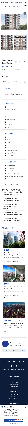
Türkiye (13, 6)
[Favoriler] (15, 62)
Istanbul (19, 6)
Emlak (5, 6)
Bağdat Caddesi (26, 6)
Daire (9, 6)
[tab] (7, 81)
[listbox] (14, 370)
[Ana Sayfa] (1, 6)
